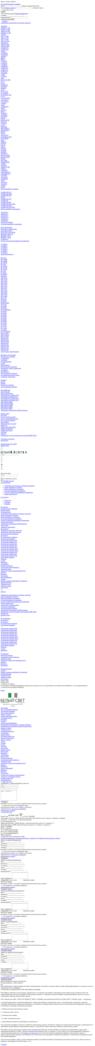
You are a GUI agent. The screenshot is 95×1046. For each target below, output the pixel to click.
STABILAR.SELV (6, 205)
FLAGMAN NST (6, 95)
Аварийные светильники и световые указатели (16, 23)
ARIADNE (4, 43)
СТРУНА (4, 432)
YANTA (3, 185)
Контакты (4, 574)
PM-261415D (5, 341)
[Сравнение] (47, 463)
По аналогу (4, 507)
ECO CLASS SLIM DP (8, 420)
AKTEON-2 (4, 216)
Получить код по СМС (7, 19)
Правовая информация (8, 838)
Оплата (3, 745)
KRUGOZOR (5, 120)
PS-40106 (4, 315)
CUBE (3, 75)
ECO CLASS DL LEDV (8, 417)
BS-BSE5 (4, 380)
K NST (3, 363)
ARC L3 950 (5, 39)
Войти (3, 11)
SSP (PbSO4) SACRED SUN (10, 400)
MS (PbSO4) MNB (6, 402)
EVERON (4, 86)
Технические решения (8, 539)
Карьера (3, 572)
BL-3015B (4, 268)
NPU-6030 (4, 293)
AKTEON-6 (4, 221)
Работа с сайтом (6, 714)
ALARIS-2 (4, 247)
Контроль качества (7, 566)
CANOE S (4, 63)
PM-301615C (5, 350)
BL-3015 (3, 264)
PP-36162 (4, 301)
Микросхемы (5, 445)
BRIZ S (3, 59)
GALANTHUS (5, 98)
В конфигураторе (8, 481)
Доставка (4, 746)
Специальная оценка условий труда (26, 838)
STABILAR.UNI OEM (8, 207)
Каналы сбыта (5, 735)
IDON (3, 112)
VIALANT (4, 177)
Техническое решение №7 (9, 554)
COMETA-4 (4, 239)
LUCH (3, 125)
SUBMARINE (5, 162)
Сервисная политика (7, 731)
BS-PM (3, 383)
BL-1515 (3, 257)
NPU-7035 (4, 294)
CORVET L (4, 70)
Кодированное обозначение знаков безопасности (16, 726)
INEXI (3, 197)
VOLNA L (4, 182)
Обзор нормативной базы (9, 716)
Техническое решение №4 (9, 547)
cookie (18, 1039)
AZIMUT (4, 56)
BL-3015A (4, 266)
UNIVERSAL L (6, 172)
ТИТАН (3, 434)
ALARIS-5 (4, 251)
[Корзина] (47, 467)
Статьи (3, 560)
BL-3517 (3, 271)
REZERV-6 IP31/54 (7, 234)
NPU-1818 (4, 281)
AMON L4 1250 (6, 33)
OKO (2, 140)
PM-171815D (5, 335)
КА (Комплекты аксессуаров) (10, 375)
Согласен (4, 1044)
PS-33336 (4, 311)
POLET (3, 147)
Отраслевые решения (7, 557)
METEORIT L (5, 128)
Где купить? (4, 587)
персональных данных (8, 887)
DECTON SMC (5, 80)
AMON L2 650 (5, 29)
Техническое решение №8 (9, 555)
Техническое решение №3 (9, 545)
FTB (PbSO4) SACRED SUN (10, 395)
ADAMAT (4, 26)
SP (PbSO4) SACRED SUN (9, 397)
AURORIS (4, 53)
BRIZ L (3, 58)
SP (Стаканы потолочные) (9, 373)
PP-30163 (4, 299)
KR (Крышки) (5, 365)
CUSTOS (4, 76)
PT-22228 (4, 330)
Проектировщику (6, 577)
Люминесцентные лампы (9, 444)
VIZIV (3, 180)
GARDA (3, 103)
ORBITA (3, 142)
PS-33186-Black (5, 309)
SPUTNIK (4, 160)
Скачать (3, 579)
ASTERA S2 (5, 49)
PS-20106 (4, 306)
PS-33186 (4, 308)
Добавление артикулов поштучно (11, 530)
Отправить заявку (6, 889)
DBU (2, 78)
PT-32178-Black (5, 331)
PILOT (3, 145)
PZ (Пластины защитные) (9, 367)
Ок (2, 984)
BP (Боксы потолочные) (8, 355)
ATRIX (3, 51)
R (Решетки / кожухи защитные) (11, 368)
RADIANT (4, 153)
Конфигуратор (5, 510)
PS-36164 (4, 313)
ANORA (3, 34)
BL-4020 (3, 273)
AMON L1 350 (5, 28)
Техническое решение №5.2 (9, 550)
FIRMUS (3, 88)
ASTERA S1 (5, 48)
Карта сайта (4, 751)
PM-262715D (5, 346)
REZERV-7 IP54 (6, 237)
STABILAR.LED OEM (8, 204)
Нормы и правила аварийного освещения (14, 581)
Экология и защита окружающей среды (13, 571)
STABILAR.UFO (6, 199)
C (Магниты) (5, 358)
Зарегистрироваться (21, 13)
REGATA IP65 (5, 157)
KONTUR (4, 117)
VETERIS (4, 175)
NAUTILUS (4, 135)
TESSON (3, 165)
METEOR (4, 127)
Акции (3, 741)
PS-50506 (4, 321)
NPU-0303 (4, 278)
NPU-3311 (4, 289)
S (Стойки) (4, 370)
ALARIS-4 (4, 249)
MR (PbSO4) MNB (6, 407)
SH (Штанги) (5, 372)
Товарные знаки (6, 569)
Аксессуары (4, 525)
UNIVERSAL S (5, 174)
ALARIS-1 (4, 246)
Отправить (4, 802)
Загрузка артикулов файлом (9, 534)
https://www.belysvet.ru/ (31, 1033)
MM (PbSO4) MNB (7, 405)
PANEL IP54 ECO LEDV (9, 424)
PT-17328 (4, 328)
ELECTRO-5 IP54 (6, 231)
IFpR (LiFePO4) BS (7, 393)
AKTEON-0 (4, 212)
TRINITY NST (5, 167)
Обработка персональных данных (49, 838)
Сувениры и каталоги (8, 439)
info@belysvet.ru (6, 780)
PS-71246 (4, 323)
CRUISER (4, 73)
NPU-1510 (4, 279)
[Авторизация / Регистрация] (47, 469)
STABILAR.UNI (6, 192)
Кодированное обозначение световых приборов (16, 724)
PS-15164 (4, 304)
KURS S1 (4, 122)
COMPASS (4, 66)
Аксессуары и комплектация (10, 351)
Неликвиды (4, 440)
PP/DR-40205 (5, 303)
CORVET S (4, 71)
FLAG (3, 90)
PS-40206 (4, 316)
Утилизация (4, 733)
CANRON (4, 65)
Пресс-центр (5, 756)
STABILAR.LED (6, 195)
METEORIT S (5, 130)
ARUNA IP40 (5, 44)
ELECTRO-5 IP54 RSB (8, 232)
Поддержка (4, 576)
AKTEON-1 (4, 214)
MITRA (3, 132)
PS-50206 (4, 320)
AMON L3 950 (5, 31)
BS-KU (3, 382)
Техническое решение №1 (9, 542)
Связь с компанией (7, 768)
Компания (4, 562)
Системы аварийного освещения (11, 224)
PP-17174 (4, 298)
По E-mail (4, 4)
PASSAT (3, 143)
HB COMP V (5, 422)
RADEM (3, 152)
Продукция (4, 748)
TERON (3, 164)
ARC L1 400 (5, 36)
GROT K (3, 110)
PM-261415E (5, 343)
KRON (3, 118)
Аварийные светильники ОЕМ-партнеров (14, 410)
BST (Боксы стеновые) (8, 356)
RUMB (3, 158)
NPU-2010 (4, 283)
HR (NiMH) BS (5, 390)
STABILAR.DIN (6, 202)
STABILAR (4, 200)
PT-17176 (4, 326)
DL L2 (3, 83)
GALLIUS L (5, 100)
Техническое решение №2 (9, 544)
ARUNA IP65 (5, 46)
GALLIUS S (4, 101)
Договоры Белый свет (8, 736)
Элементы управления (8, 377)
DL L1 (3, 81)
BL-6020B (4, 274)
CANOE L (4, 61)
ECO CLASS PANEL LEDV (9, 419)
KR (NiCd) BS (5, 392)
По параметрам (5, 482)
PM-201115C (5, 338)
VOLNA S (4, 184)
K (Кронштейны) (6, 361)
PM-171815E (5, 336)
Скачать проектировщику (9, 723)
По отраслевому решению (9, 508)
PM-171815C (5, 333)
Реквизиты (4, 766)
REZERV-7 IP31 (6, 236)
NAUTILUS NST (6, 137)
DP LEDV (4, 415)
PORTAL (3, 148)
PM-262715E (5, 348)
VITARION (4, 179)
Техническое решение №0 (9, 540)
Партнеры (4, 719)
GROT (3, 108)
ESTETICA (4, 85)
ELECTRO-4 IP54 (6, 227)
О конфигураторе (6, 718)
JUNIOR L (4, 113)
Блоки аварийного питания (9, 189)
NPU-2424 (4, 284)
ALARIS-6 (4, 252)
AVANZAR (4, 54)
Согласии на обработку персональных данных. (13, 809)
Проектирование (6, 582)
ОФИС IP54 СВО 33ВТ (8, 427)
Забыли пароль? (10, 8)
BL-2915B (4, 263)
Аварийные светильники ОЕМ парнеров (14, 524)
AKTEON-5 (4, 219)
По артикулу (5, 497)
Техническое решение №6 (9, 552)
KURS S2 (4, 123)
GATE (3, 105)
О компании (5, 564)
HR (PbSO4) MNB (6, 408)
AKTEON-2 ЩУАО (7, 222)
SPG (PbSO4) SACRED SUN (10, 398)
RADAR (3, 150)
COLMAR (4, 360)
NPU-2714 (4, 286)
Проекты (3, 559)
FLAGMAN (4, 93)
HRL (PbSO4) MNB (7, 403)
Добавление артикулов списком (11, 532)
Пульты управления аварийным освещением (15, 241)
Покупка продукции (7, 738)
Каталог (3, 591)
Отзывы (3, 743)
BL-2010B (4, 259)
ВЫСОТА (4, 425)
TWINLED (4, 170)
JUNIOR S (4, 115)
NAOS (3, 133)
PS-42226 (4, 318)
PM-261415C (5, 340)
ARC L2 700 (5, 38)
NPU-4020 (4, 296)
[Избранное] (47, 465)
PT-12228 (4, 325)
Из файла (7, 504)
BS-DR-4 (3, 276)
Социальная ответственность (10, 567)
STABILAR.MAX (6, 194)
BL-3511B (4, 269)
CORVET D (4, 68)
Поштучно (7, 500)
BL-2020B (4, 261)
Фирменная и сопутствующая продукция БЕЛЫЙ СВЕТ (19, 435)
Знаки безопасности (7, 254)
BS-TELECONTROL (7, 385)
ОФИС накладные (6, 430)
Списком (7, 502)
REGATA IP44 (5, 155)
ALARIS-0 (4, 244)
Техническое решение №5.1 (9, 549)
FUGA (3, 96)
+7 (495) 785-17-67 (6, 781)
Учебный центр (6, 584)
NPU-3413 (4, 291)
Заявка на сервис (6, 586)
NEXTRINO (5, 138)
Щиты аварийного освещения (10, 209)
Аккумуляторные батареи (9, 387)
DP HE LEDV (5, 414)
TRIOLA (3, 169)
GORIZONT (5, 106)
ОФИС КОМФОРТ (7, 429)
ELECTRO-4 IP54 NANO (9, 229)
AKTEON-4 (4, 217)
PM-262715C (5, 345)
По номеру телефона (13, 4)
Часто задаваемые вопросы (9, 709)
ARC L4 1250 (5, 41)
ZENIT (3, 187)
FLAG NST (4, 91)
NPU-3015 (4, 288)
